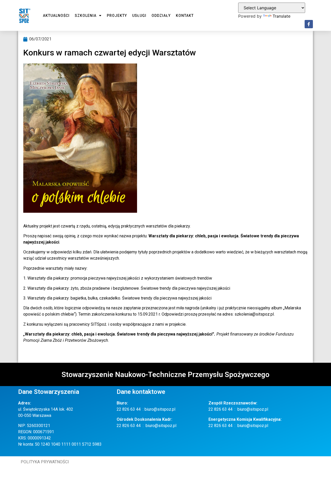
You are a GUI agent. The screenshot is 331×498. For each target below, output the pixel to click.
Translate (281, 16)
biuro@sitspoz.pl (160, 409)
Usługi (139, 15)
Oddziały (161, 15)
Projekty (117, 15)
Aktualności (56, 15)
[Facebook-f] (309, 24)
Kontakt (185, 15)
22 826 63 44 (129, 409)
